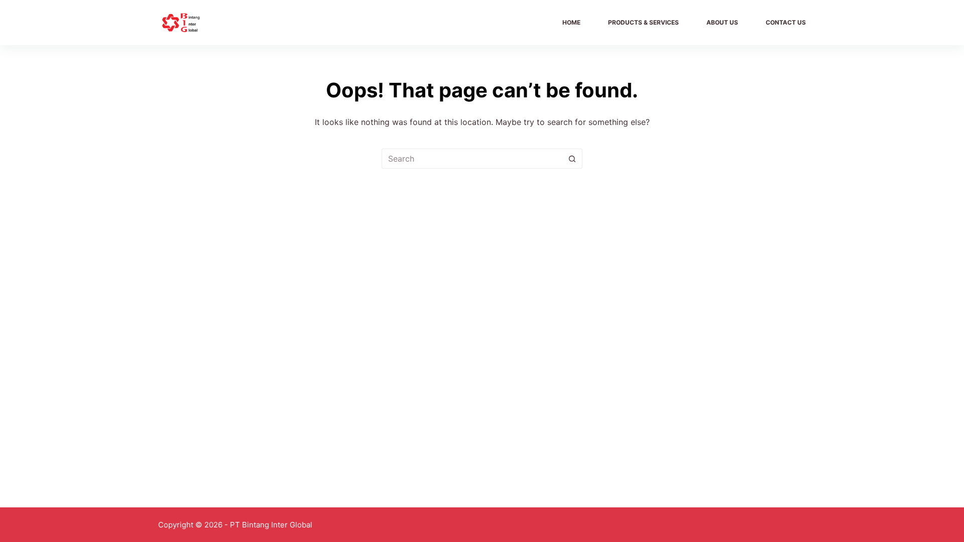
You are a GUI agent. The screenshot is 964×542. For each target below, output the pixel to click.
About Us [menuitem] (722, 22)
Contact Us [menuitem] (786, 22)
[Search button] (572, 159)
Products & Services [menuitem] (643, 22)
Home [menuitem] (571, 22)
